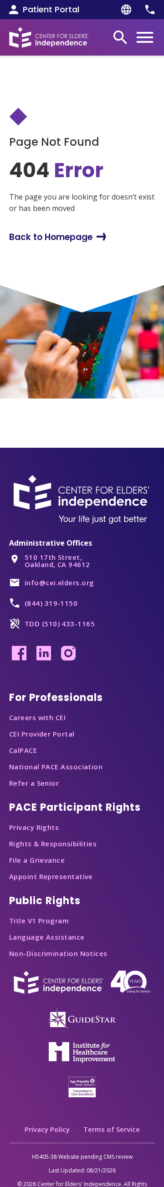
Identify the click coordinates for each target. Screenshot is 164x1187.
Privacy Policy (47, 1129)
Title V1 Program (39, 920)
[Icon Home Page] (48, 37)
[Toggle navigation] (145, 37)
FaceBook (19, 653)
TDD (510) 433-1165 (60, 623)
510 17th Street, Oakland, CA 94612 (57, 561)
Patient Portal (51, 9)
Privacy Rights (34, 827)
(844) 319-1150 (51, 603)
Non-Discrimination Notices (58, 953)
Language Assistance (47, 936)
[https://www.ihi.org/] (82, 1052)
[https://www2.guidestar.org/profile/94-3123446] (82, 1018)
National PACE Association (55, 766)
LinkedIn (44, 653)
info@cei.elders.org (59, 582)
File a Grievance (37, 860)
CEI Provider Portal (42, 733)
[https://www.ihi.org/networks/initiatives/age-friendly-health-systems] (82, 1086)
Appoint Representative (51, 876)
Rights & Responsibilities (53, 843)
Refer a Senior (34, 783)
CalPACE (23, 750)
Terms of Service (111, 1129)
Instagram (68, 653)
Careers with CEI (37, 717)
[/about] (82, 982)
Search (120, 37)
